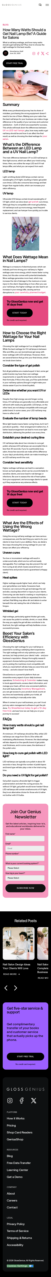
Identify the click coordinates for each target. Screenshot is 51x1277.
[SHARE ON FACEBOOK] (37, 53)
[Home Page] (11, 5)
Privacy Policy (16, 1224)
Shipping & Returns (19, 1238)
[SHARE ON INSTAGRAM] (33, 53)
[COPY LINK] (46, 53)
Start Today (19, 313)
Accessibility (15, 1245)
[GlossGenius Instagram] (10, 1100)
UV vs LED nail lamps (13, 130)
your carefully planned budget (30, 292)
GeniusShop (15, 1139)
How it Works (15, 1118)
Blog (10, 1156)
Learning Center (17, 1170)
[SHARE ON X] (42, 53)
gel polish (33, 202)
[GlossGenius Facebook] (21, 1100)
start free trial (25, 1056)
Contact (12, 1207)
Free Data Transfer (19, 1163)
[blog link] (19, 951)
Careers (12, 1200)
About (11, 1193)
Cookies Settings (17, 1265)
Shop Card (19, 1132)
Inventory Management (33, 689)
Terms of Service (17, 1231)
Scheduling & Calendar (24, 680)
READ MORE (10, 974)
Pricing (11, 1125)
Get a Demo (14, 1177)
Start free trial (14, 63)
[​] (40, 5)
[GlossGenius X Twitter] (34, 1101)
